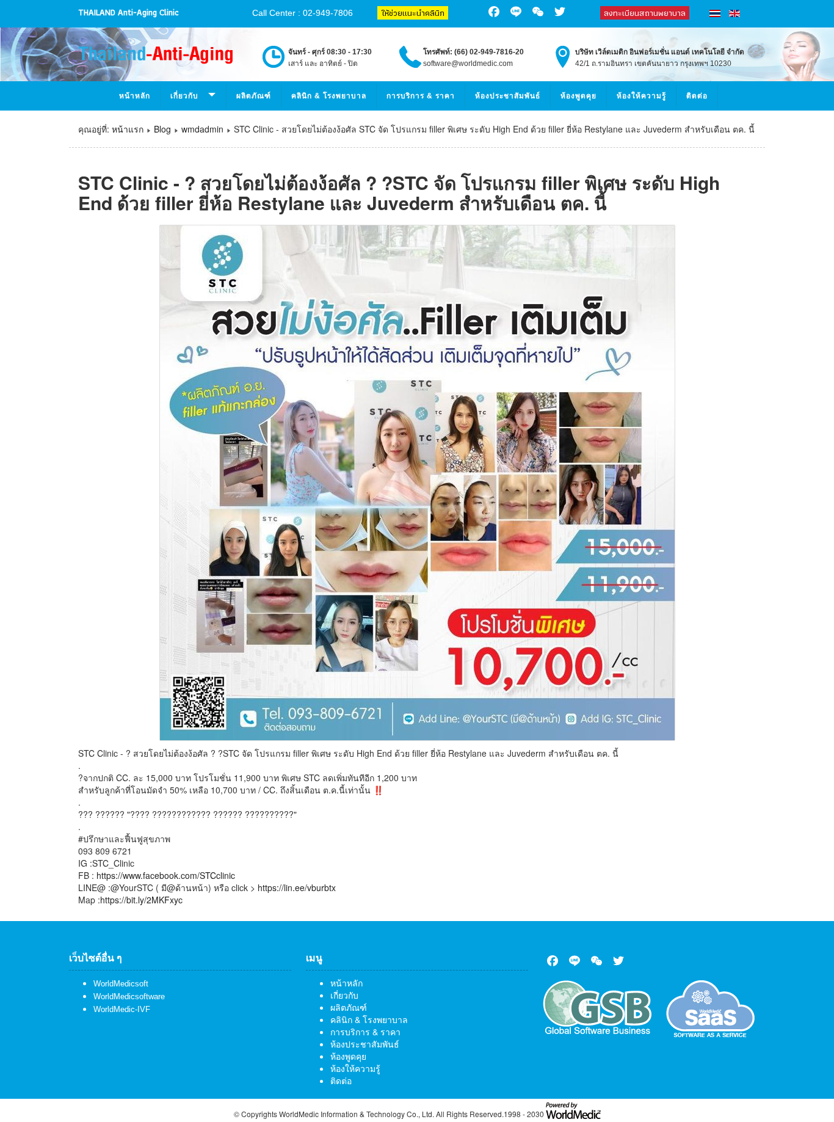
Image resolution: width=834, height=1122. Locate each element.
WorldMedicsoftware (129, 996)
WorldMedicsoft (120, 983)
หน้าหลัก (134, 96)
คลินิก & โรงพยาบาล (328, 96)
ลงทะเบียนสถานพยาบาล (645, 13)
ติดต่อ (697, 96)
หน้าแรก (127, 129)
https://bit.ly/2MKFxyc (141, 900)
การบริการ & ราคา (420, 96)
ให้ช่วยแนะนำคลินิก (412, 13)
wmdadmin (202, 129)
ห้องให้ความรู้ (641, 96)
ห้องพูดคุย (578, 96)
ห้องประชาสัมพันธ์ (507, 96)
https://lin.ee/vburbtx (297, 887)
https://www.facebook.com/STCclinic (165, 875)
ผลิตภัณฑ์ (253, 96)
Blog (162, 129)
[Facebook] (552, 960)
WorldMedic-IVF (121, 1009)
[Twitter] (618, 960)
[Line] (574, 960)
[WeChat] (596, 960)
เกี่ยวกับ (344, 995)
